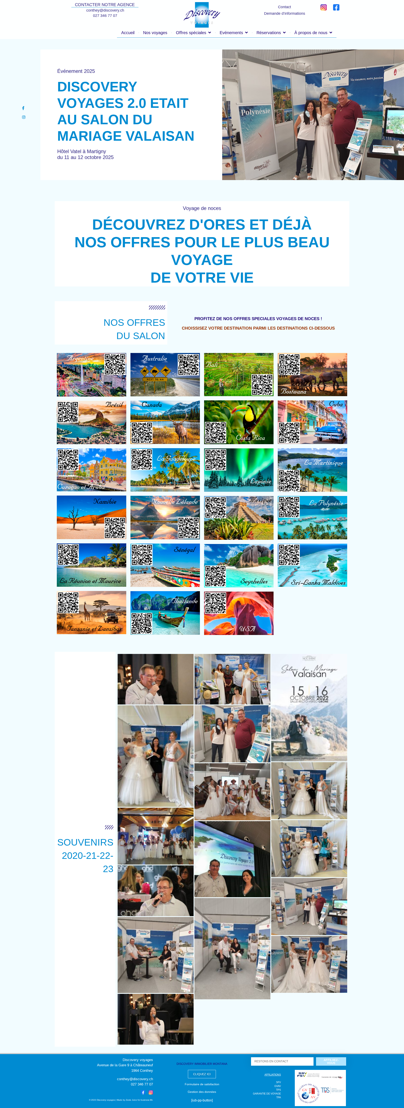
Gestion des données (202, 1091)
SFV (278, 1082)
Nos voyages (155, 32)
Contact (284, 7)
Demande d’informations (284, 13)
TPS (278, 1089)
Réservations (268, 32)
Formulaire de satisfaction (202, 1084)
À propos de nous (310, 32)
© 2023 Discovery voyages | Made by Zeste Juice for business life (121, 1100)
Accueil (127, 32)
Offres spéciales (191, 32)
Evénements (231, 32)
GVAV (277, 1086)
